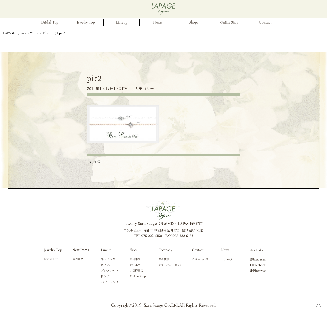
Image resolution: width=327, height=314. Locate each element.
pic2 (94, 78)
